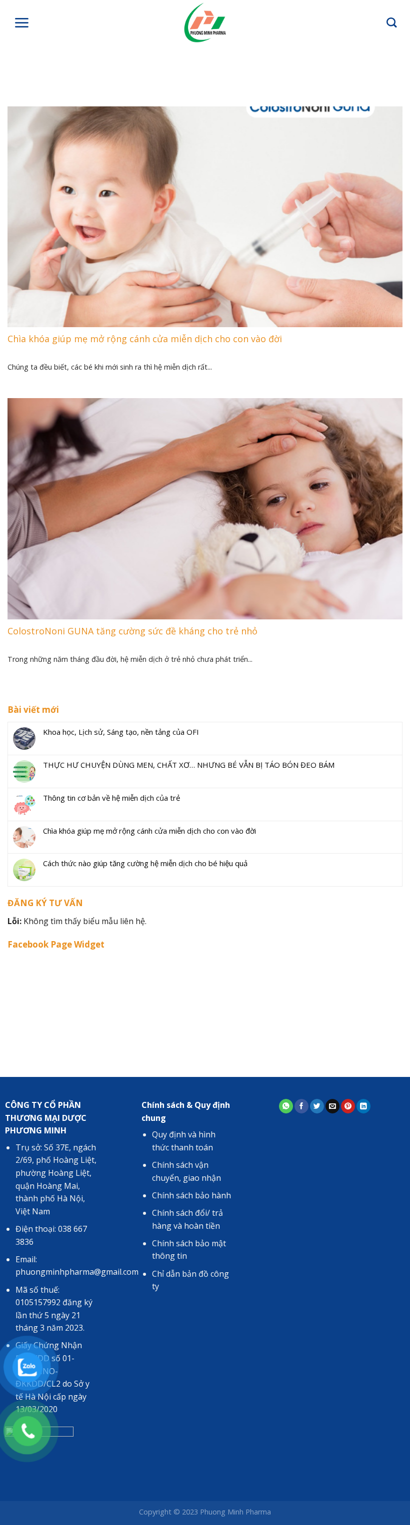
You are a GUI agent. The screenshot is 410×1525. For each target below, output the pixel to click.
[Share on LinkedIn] (363, 1106)
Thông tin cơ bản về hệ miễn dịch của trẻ (111, 797)
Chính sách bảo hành (191, 1195)
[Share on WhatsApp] (286, 1106)
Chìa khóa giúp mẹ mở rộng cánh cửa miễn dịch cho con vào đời (149, 830)
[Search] (391, 22)
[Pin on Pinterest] (348, 1106)
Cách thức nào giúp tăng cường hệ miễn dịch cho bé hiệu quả (145, 863)
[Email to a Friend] (333, 1106)
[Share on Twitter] (317, 1106)
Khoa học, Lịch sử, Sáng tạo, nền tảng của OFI (121, 731)
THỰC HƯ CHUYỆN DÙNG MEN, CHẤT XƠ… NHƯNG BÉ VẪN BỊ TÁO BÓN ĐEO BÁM (188, 764)
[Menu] (22, 22)
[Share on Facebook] (301, 1106)
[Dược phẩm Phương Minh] (205, 22)
